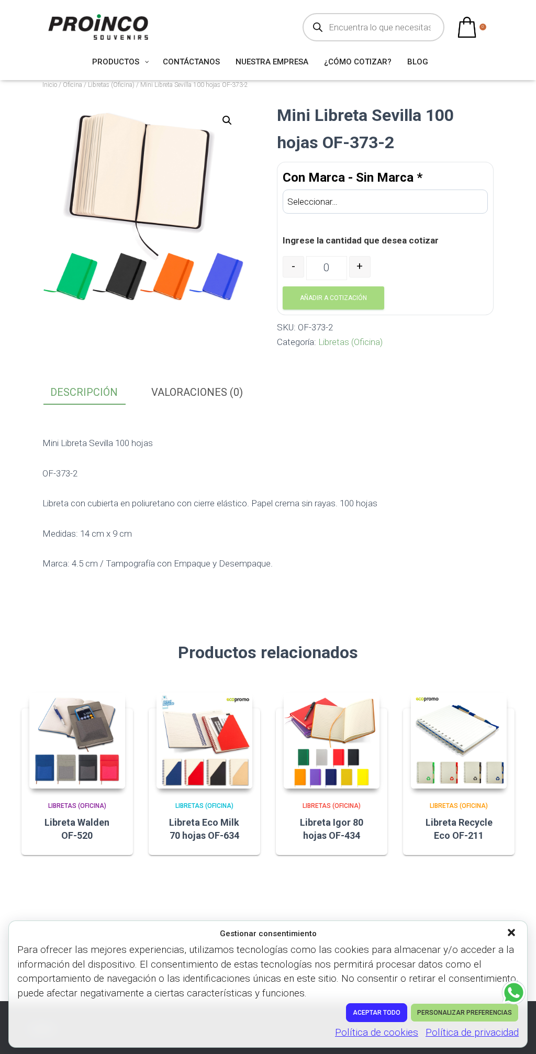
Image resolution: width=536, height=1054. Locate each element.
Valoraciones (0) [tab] (197, 392)
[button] (512, 933)
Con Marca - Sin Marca (352, 177)
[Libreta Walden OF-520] (77, 741)
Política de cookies (376, 1032)
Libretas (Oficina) (111, 84)
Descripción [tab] (84, 392)
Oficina (72, 84)
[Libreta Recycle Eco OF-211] (459, 741)
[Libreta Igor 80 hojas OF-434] (331, 741)
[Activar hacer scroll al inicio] (515, 1033)
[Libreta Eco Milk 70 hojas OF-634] (204, 741)
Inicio (49, 84)
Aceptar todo (376, 1012)
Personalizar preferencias (464, 1012)
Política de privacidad (472, 1032)
